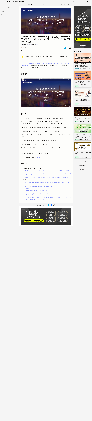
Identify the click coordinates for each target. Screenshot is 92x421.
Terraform (24, 44)
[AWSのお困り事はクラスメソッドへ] (46, 216)
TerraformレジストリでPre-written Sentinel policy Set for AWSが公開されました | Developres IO (48, 177)
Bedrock (36, 4)
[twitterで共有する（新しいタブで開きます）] (70, 48)
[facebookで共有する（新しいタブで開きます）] (67, 48)
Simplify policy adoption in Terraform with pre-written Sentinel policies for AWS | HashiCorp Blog (48, 170)
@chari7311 (37, 157)
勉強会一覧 (83, 169)
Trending (25, 4)
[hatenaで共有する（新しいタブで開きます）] (65, 48)
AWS (29, 4)
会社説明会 (57, 4)
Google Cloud (42, 4)
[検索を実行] (73, 1)
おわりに (3, 13)
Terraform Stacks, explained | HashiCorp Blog (36, 190)
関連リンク (3, 14)
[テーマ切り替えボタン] (88, 1)
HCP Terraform (31, 44)
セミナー (52, 4)
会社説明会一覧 (83, 165)
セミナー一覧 (83, 161)
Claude (32, 4)
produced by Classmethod (18, 1)
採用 (68, 4)
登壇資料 (3, 11)
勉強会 (62, 4)
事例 (65, 4)
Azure (47, 4)
